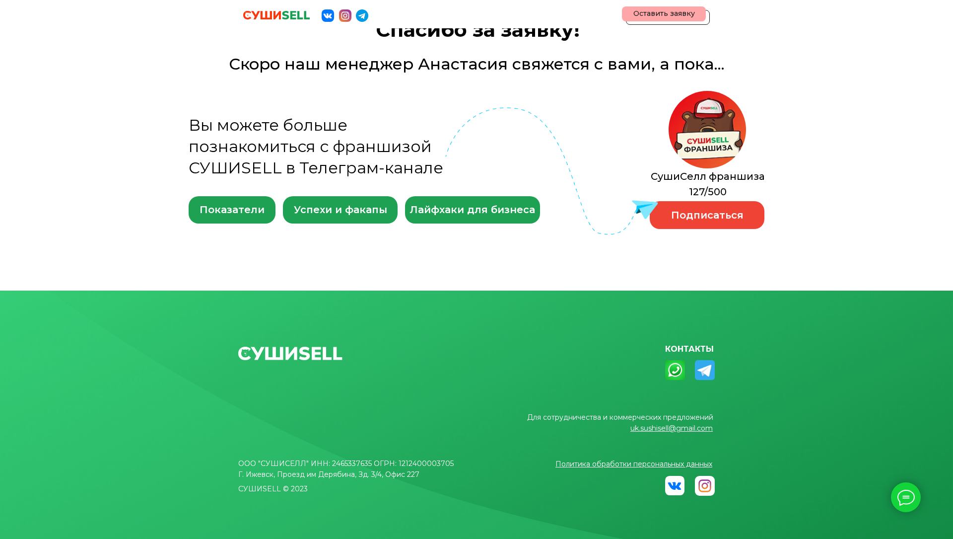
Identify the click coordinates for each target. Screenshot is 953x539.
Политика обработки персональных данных (633, 464)
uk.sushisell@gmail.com (671, 428)
